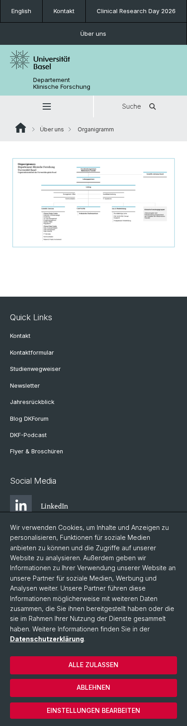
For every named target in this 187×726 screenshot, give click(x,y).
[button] (46, 106)
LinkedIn (54, 505)
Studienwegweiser (35, 368)
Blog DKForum (29, 418)
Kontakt (64, 10)
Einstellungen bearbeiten (93, 710)
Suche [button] (131, 106)
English (21, 10)
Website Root (20, 128)
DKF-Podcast (28, 435)
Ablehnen (93, 687)
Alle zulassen (93, 664)
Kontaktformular (32, 352)
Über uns (93, 33)
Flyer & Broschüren (36, 451)
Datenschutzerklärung (47, 639)
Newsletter (25, 385)
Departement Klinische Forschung (61, 83)
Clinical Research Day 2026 (136, 10)
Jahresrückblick (32, 402)
